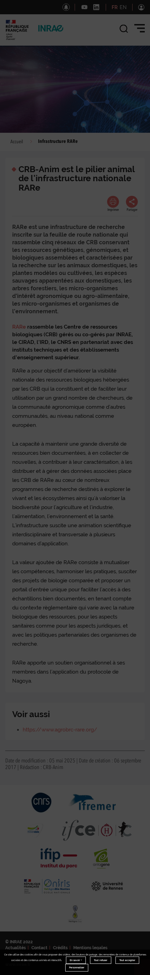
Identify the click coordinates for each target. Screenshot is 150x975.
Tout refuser (100, 960)
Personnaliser (76, 967)
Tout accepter (127, 960)
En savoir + (76, 960)
